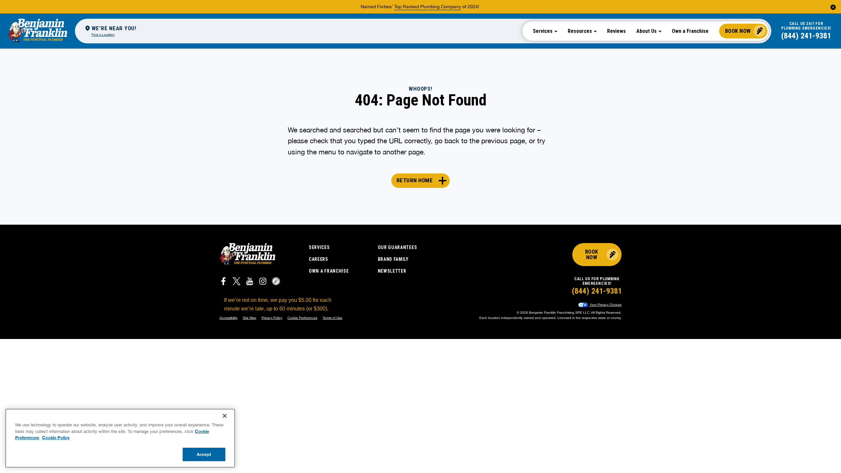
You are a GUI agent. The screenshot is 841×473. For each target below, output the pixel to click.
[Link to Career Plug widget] (276, 282)
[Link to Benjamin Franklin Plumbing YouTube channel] (250, 282)
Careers (318, 259)
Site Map (249, 318)
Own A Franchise (329, 271)
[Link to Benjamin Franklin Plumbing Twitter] (236, 282)
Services (319, 247)
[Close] (224, 416)
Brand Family (393, 259)
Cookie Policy (56, 437)
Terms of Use (332, 318)
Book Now (738, 31)
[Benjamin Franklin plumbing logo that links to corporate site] (37, 31)
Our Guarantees (397, 247)
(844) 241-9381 (806, 35)
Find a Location (103, 34)
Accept (204, 454)
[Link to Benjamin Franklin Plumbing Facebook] (223, 282)
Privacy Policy (271, 318)
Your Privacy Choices (605, 304)
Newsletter (392, 271)
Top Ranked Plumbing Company (427, 6)
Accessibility (228, 318)
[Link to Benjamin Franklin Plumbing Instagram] (263, 282)
